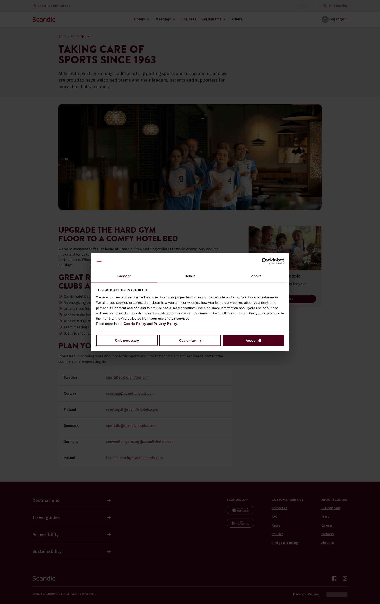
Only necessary (127, 340)
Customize (187, 340)
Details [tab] (190, 276)
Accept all (253, 340)
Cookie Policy (135, 323)
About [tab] (256, 276)
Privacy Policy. (166, 323)
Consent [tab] (124, 276)
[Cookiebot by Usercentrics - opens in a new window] (265, 261)
